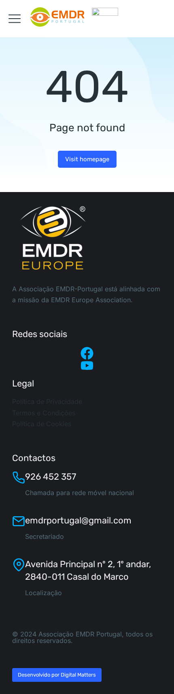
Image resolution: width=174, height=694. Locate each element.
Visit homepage (87, 159)
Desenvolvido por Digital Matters (57, 675)
